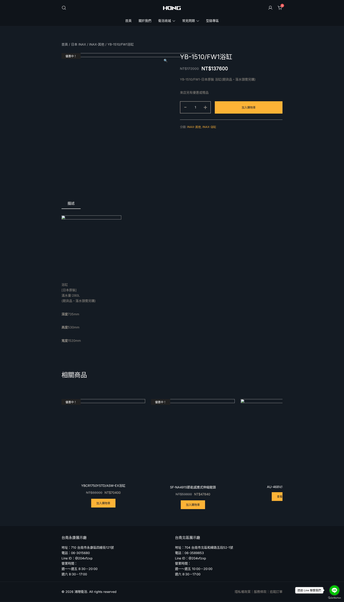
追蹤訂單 (276, 592)
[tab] (71, 204)
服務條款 (260, 592)
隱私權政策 (243, 592)
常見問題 (188, 21)
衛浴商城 (164, 21)
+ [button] (205, 107)
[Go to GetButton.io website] (334, 598)
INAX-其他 (96, 44)
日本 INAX (78, 44)
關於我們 (145, 21)
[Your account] (270, 8)
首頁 (128, 21)
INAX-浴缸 (209, 127)
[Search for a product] (64, 8)
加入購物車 (249, 107)
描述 (71, 203)
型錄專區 (212, 21)
